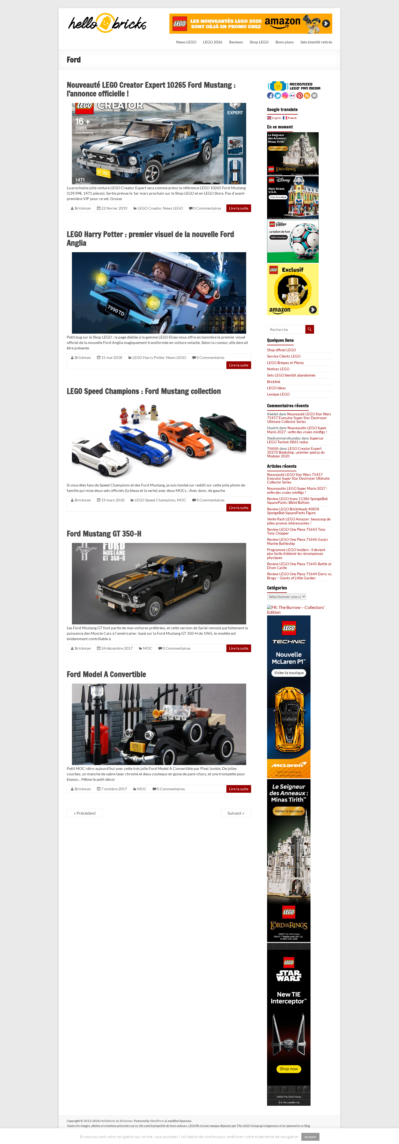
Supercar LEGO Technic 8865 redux (295, 440)
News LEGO (186, 42)
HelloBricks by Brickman (116, 1121)
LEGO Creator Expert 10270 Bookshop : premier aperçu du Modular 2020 (296, 452)
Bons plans (285, 42)
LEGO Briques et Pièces (285, 363)
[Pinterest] (299, 95)
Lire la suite (238, 208)
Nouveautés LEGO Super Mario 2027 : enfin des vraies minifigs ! (297, 430)
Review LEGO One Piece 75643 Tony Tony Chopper (296, 531)
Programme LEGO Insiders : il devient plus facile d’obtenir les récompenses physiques (296, 554)
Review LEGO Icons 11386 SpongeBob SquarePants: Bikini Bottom (297, 501)
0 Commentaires (207, 208)
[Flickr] (292, 95)
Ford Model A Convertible (106, 674)
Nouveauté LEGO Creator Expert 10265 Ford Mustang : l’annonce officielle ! (151, 89)
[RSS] (307, 95)
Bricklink (273, 382)
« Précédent (85, 813)
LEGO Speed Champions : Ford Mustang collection (144, 391)
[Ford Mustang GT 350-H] (159, 545)
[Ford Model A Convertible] (159, 686)
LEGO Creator (149, 208)
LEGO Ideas (276, 388)
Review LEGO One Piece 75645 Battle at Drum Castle (299, 566)
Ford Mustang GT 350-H (104, 533)
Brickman (83, 208)
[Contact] (314, 95)
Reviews (236, 42)
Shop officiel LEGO (281, 350)
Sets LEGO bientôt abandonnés (291, 375)
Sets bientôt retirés (316, 42)
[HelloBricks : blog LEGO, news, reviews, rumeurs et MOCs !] (107, 14)
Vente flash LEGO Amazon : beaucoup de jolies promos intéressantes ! (299, 521)
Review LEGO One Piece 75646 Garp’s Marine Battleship (297, 541)
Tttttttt (273, 448)
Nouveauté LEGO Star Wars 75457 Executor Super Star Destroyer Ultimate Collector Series (299, 418)
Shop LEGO (259, 42)
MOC (181, 500)
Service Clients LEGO (283, 356)
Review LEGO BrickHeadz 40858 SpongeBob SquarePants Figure (293, 511)
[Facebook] (270, 95)
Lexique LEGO (278, 394)
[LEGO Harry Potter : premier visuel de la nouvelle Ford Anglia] (159, 254)
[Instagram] (285, 95)
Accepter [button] (310, 1137)
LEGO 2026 (212, 42)
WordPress (157, 1121)
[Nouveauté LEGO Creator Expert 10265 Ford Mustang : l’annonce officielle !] (159, 105)
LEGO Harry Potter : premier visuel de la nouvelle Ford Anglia (150, 238)
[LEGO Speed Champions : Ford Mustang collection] (159, 402)
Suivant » (235, 813)
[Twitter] (277, 95)
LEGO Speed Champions (155, 500)
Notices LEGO (278, 369)
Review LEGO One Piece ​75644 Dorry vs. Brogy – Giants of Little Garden (299, 576)
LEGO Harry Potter (148, 357)
